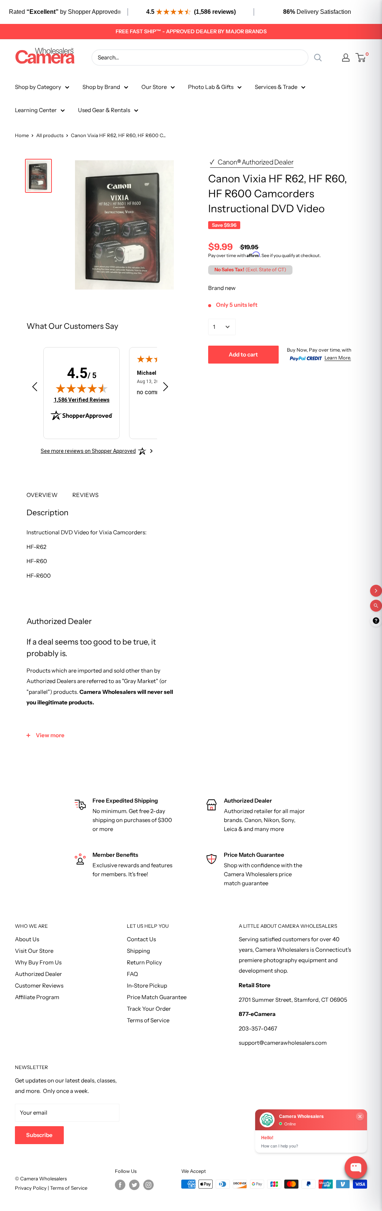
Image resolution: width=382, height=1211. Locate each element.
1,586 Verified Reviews (82, 399)
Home (22, 135)
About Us (27, 939)
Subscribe (39, 1135)
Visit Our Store (34, 950)
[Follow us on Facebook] (120, 1185)
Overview (41, 494)
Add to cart (243, 354)
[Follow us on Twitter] (134, 1185)
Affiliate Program (37, 997)
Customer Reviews (39, 985)
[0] (361, 57)
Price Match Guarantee (157, 997)
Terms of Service (148, 1020)
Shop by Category (38, 86)
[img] (82, 388)
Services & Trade (276, 86)
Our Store (154, 86)
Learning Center (36, 110)
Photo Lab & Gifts (211, 86)
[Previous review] (34, 388)
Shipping (138, 950)
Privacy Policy (31, 1188)
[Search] (318, 57)
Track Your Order (149, 1008)
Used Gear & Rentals (104, 110)
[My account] (346, 57)
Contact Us (141, 939)
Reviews (85, 494)
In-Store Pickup (147, 985)
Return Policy (144, 962)
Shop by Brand (101, 86)
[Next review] (165, 388)
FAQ (132, 973)
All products (49, 135)
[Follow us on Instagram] (148, 1185)
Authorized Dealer (38, 973)
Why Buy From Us (38, 962)
